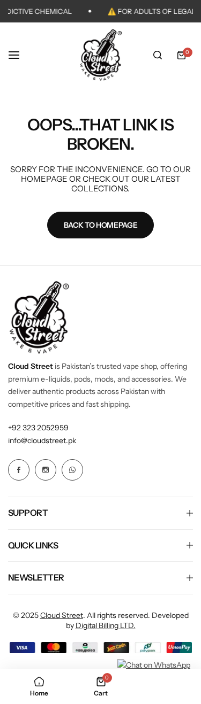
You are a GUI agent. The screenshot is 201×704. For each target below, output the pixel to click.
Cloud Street (61, 615)
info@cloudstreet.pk (42, 440)
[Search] (157, 55)
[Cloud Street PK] (101, 55)
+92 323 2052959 (38, 427)
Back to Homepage (101, 225)
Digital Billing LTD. (106, 625)
